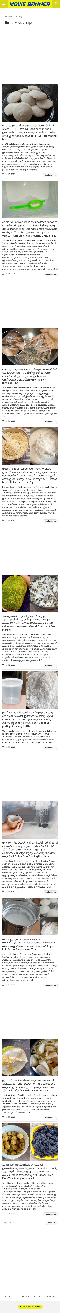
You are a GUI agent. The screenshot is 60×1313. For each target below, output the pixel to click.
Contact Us (50, 1296)
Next (50, 1223)
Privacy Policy (11, 1296)
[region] (30, 300)
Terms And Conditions (31, 1296)
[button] (4, 4)
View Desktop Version (31, 1307)
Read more (49, 175)
